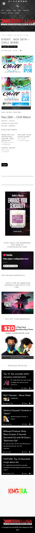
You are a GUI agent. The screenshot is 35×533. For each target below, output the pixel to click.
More (20, 384)
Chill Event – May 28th (8, 148)
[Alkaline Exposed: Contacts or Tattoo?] (6, 419)
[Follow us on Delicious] (21, 1)
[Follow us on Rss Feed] (14, 1)
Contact (17, 13)
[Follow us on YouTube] (23, 1)
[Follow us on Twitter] (19, 1)
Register (8, 10)
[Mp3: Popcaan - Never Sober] (6, 399)
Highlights (9, 35)
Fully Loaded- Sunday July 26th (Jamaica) (24, 136)
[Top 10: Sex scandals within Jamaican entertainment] (6, 382)
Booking (10, 13)
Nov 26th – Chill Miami (16, 117)
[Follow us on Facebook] (16, 1)
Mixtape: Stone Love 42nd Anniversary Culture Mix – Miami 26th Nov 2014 (7, 137)
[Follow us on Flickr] (26, 1)
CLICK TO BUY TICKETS (9, 130)
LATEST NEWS (13, 46)
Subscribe (26, 10)
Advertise (3, 13)
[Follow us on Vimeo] (9, 1)
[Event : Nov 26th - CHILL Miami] (17, 64)
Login (14, 10)
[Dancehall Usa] (17, 22)
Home (2, 10)
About (19, 10)
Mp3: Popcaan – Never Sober (17, 395)
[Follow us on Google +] (11, 1)
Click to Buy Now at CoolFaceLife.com (13, 275)
